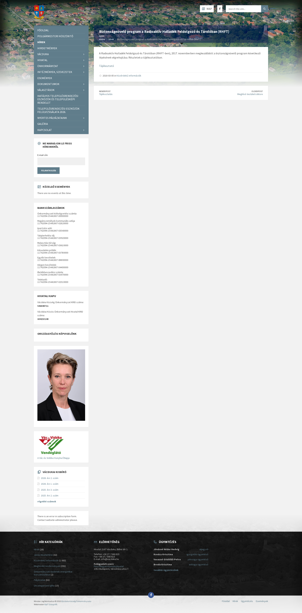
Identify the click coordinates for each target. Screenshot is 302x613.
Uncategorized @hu (44, 585)
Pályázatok (39, 580)
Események (44, 78)
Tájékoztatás (106, 94)
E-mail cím (42, 155)
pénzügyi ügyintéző (198, 559)
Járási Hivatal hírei (43, 554)
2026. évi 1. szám (49, 483)
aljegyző (203, 549)
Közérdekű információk (129, 75)
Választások (46, 90)
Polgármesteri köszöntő (55, 36)
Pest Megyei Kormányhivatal (109, 566)
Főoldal (43, 30)
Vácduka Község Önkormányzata (76, 601)
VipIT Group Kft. (51, 604)
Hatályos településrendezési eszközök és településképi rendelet (57, 99)
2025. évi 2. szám (49, 495)
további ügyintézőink (166, 570)
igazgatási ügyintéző (197, 554)
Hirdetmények (47, 48)
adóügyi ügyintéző (198, 564)
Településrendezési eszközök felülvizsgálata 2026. (58, 110)
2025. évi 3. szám (49, 489)
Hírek (111, 39)
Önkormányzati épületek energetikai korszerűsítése (53, 573)
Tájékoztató (106, 66)
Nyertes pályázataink (52, 118)
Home (102, 39)
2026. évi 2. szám (49, 478)
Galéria (42, 124)
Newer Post (105, 91)
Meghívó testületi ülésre (250, 94)
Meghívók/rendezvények (47, 566)
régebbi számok (46, 501)
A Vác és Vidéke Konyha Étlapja (53, 458)
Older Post (257, 91)
